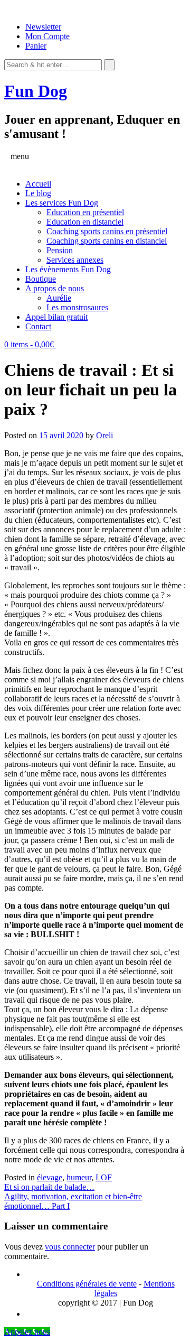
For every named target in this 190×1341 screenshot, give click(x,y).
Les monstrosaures (77, 307)
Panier (35, 45)
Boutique (40, 278)
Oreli (104, 435)
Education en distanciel (85, 221)
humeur (78, 1177)
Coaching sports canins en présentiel (106, 231)
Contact (38, 326)
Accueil (38, 183)
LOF (104, 1177)
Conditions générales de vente (87, 1283)
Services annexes (74, 259)
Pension (59, 250)
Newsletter (43, 26)
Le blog (38, 193)
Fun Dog (35, 90)
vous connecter (70, 1246)
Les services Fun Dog (61, 202)
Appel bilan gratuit (56, 316)
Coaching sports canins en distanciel (106, 240)
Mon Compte (47, 36)
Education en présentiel (85, 212)
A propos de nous (54, 288)
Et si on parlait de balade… (49, 1186)
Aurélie (58, 297)
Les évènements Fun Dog (68, 269)
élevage (49, 1177)
